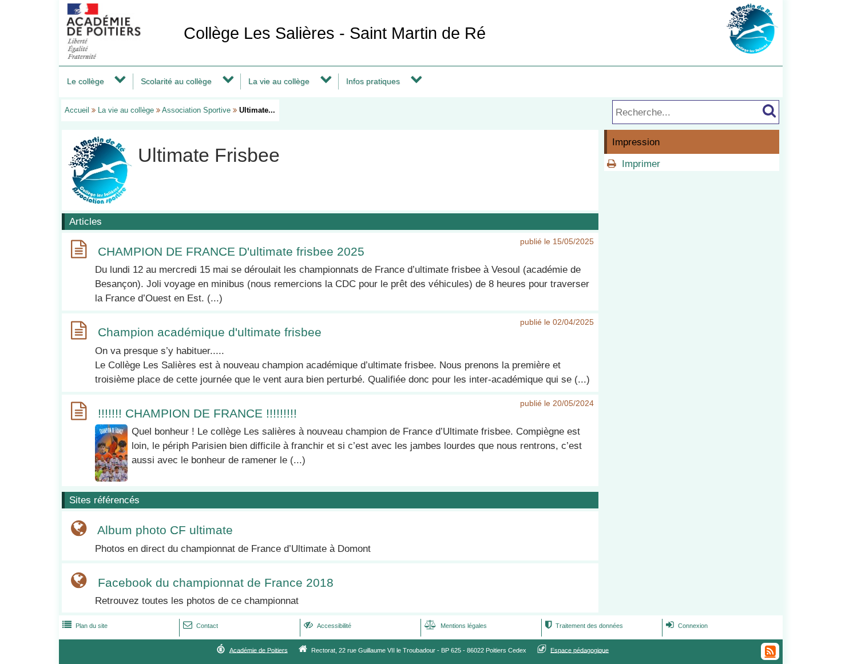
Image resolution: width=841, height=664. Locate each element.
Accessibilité (327, 625)
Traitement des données (584, 625)
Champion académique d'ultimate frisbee (210, 332)
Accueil (77, 110)
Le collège (85, 81)
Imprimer (641, 163)
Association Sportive (196, 110)
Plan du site (85, 625)
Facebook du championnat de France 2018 (216, 582)
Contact (200, 625)
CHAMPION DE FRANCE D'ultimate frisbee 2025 (231, 251)
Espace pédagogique (579, 649)
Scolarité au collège (176, 81)
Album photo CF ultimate (165, 530)
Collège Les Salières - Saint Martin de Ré (335, 33)
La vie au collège (279, 81)
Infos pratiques (373, 81)
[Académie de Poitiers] (119, 55)
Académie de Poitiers (258, 649)
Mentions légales (456, 625)
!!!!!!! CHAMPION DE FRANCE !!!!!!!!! (197, 413)
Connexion (687, 625)
